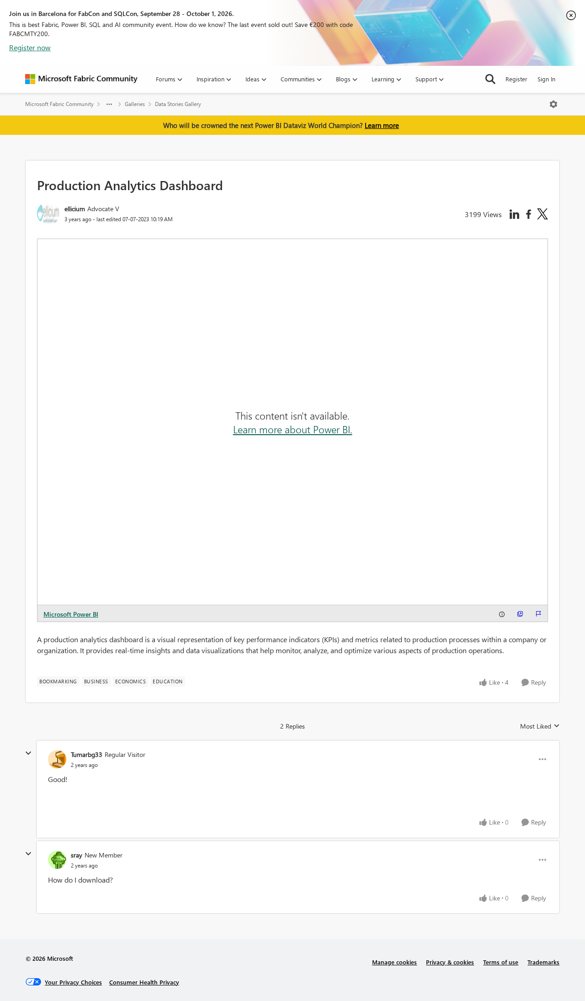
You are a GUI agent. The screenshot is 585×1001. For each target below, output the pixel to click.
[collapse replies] (28, 753)
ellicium (74, 208)
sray (76, 855)
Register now (30, 47)
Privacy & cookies (450, 962)
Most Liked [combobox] (540, 726)
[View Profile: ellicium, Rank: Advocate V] (48, 213)
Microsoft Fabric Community (59, 104)
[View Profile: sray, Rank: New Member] (57, 860)
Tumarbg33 (86, 754)
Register (516, 79)
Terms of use (500, 962)
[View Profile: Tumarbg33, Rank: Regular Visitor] (57, 759)
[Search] (490, 79)
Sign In (546, 79)
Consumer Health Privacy (144, 982)
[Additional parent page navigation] (109, 104)
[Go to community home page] (81, 79)
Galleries (135, 104)
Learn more (382, 125)
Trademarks (543, 962)
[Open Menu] (553, 104)
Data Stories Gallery (178, 104)
